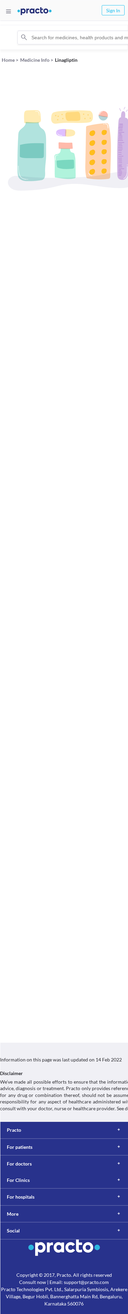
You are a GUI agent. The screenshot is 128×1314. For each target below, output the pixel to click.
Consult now (32, 1282)
